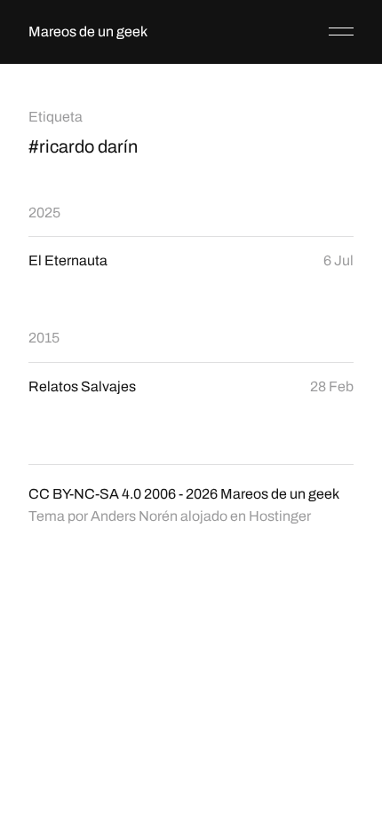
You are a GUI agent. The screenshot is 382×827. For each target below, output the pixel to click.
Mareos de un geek (87, 31)
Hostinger (280, 516)
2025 (44, 212)
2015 (44, 337)
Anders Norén (134, 516)
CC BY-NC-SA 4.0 (84, 493)
